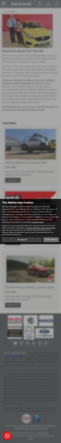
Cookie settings (51, 239)
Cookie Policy (37, 222)
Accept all (22, 240)
